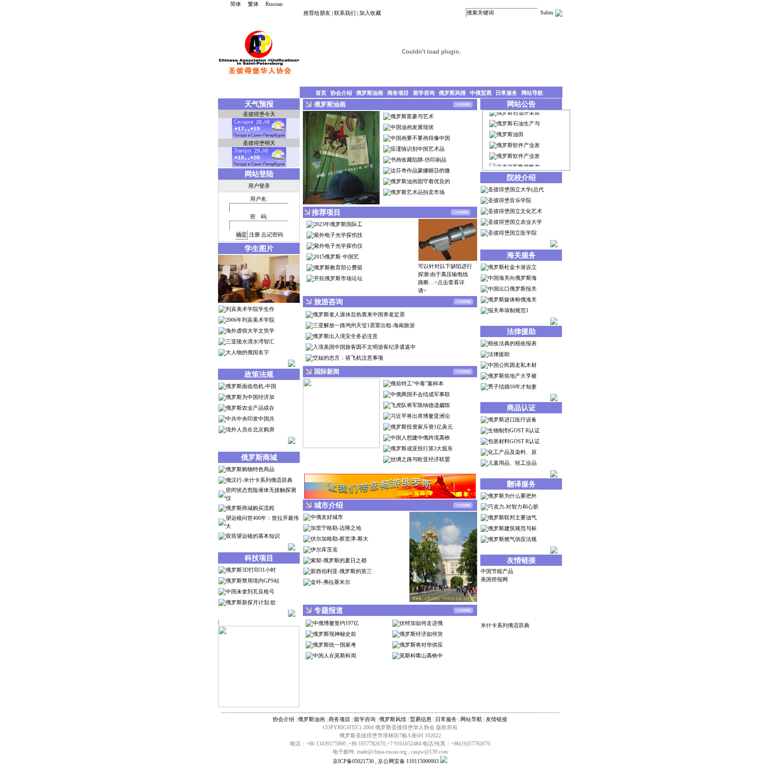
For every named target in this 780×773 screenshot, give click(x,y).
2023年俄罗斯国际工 (338, 224)
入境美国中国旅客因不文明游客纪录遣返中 (364, 347)
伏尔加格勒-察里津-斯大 (339, 539)
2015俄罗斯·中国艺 (336, 257)
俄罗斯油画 (311, 719)
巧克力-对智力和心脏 (513, 507)
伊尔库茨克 (324, 549)
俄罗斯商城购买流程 (250, 508)
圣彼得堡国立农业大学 (515, 222)
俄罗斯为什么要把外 (512, 496)
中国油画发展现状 (412, 127)
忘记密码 (272, 234)
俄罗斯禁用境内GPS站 (252, 581)
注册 (254, 234)
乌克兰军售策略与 (518, 161)
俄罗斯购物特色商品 (250, 469)
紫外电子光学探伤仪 (338, 246)
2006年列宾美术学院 (250, 320)
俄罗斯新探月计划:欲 (251, 602)
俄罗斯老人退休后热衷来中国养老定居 (359, 314)
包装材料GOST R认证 (514, 441)
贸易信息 (421, 719)
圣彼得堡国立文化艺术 (515, 211)
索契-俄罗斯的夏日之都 (339, 560)
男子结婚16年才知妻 (512, 387)
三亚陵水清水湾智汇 (250, 341)
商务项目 (339, 719)
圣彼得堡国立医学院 (512, 233)
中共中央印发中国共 (250, 419)
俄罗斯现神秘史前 (334, 634)
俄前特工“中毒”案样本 (417, 383)
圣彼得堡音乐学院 (509, 200)
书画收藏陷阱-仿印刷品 (418, 160)
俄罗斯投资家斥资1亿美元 (421, 427)
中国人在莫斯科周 (334, 656)
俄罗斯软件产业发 (518, 140)
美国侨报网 (494, 579)
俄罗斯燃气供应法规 (512, 539)
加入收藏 (370, 13)
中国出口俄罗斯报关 (512, 289)
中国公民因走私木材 (512, 365)
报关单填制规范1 (508, 310)
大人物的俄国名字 (247, 352)
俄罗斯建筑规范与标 (512, 528)
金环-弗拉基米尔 (330, 582)
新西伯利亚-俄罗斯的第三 (341, 571)
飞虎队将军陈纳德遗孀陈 (420, 405)
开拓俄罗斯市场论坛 (338, 278)
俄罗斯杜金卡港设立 (512, 267)
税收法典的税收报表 (512, 343)
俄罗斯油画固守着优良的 (420, 181)
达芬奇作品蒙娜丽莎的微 (420, 170)
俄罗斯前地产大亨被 (512, 376)
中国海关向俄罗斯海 (512, 278)
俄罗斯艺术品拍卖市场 (417, 192)
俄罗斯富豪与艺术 (412, 116)
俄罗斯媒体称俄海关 (512, 299)
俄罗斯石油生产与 (518, 118)
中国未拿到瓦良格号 (250, 591)
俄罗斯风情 (392, 719)
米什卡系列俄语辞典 (505, 625)
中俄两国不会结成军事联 (420, 394)
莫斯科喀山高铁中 (421, 656)
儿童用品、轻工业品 (512, 463)
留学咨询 (365, 719)
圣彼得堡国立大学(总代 (516, 189)
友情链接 (496, 719)
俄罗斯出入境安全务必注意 (345, 336)
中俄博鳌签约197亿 (336, 623)
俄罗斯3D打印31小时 (251, 570)
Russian (274, 4)
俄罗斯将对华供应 (421, 645)
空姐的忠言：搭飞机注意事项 (348, 358)
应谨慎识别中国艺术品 (417, 149)
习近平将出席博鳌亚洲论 (420, 416)
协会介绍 (283, 719)
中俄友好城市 (327, 517)
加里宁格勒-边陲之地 (336, 528)
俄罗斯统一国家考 (334, 645)
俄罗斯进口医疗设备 (512, 420)
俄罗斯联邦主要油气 (512, 517)
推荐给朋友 (316, 13)
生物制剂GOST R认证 (514, 430)
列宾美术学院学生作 (250, 309)
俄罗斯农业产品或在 (250, 408)
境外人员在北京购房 (250, 429)
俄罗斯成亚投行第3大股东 (421, 448)
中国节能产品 (497, 571)
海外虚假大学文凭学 (250, 331)
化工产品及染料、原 (512, 452)
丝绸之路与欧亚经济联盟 (420, 459)
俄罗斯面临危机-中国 (251, 386)
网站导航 (471, 719)
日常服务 (446, 719)
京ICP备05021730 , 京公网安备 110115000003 (386, 761)
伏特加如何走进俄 (421, 623)
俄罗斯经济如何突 (421, 634)
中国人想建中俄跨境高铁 (420, 438)
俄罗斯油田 (510, 129)
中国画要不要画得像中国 (420, 138)
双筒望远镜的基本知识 (253, 536)
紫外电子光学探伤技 (338, 235)
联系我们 (345, 13)
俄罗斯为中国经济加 (250, 397)
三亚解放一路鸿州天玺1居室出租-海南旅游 (364, 325)
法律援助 (499, 354)
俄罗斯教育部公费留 (338, 267)
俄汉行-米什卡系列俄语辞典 (259, 480)
